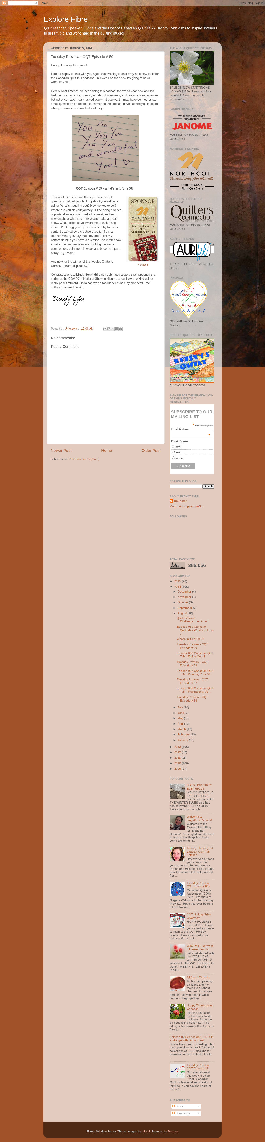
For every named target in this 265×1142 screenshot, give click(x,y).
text (177, 452)
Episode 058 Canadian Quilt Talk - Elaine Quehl (195, 655)
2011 (177, 757)
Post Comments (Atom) (84, 459)
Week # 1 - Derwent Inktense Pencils (200, 947)
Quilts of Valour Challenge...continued (192, 620)
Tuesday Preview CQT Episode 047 (198, 885)
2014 (178, 586)
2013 (178, 747)
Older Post (151, 450)
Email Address (190, 429)
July (181, 707)
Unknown (180, 501)
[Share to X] (113, 329)
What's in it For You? (190, 639)
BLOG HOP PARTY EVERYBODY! (199, 787)
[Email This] (105, 329)
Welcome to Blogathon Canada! (199, 818)
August (183, 613)
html (178, 447)
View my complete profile (186, 506)
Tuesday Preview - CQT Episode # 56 (192, 699)
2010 (178, 763)
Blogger (173, 1131)
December (185, 591)
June (181, 712)
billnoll (146, 1131)
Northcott (143, 264)
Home (106, 450)
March (182, 729)
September (185, 607)
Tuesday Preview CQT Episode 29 (198, 1067)
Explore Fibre (65, 19)
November (185, 597)
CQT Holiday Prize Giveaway (199, 916)
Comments (182, 1113)
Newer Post (61, 450)
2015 (178, 581)
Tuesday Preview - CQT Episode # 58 (192, 663)
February (184, 734)
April (181, 723)
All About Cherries (198, 977)
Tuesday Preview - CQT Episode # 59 (192, 646)
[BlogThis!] (109, 329)
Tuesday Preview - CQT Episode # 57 (192, 681)
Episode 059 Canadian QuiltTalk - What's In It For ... (195, 630)
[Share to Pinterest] (120, 329)
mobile (179, 458)
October (183, 602)
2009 (178, 768)
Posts (179, 1106)
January (183, 740)
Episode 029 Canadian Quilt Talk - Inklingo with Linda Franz (191, 1038)
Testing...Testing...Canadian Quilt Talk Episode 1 (200, 851)
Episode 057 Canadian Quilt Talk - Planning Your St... (195, 672)
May (181, 718)
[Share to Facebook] (116, 329)
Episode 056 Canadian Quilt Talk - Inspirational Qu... (195, 690)
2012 (178, 752)
